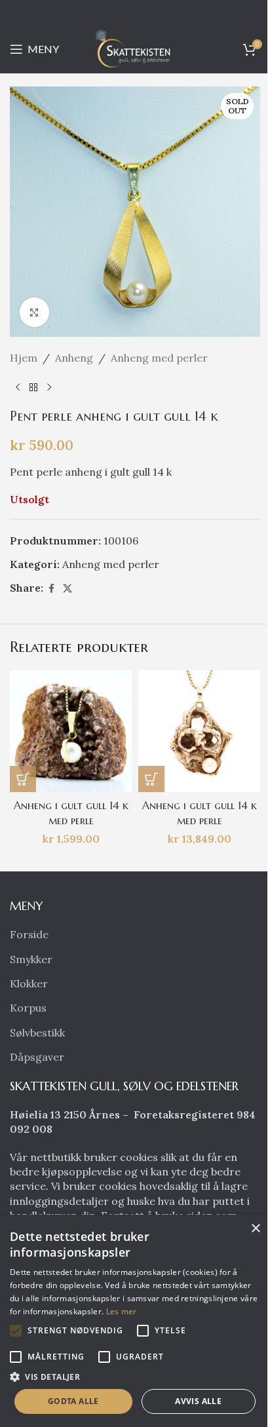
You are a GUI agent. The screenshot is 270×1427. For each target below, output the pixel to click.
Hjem (23, 357)
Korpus (28, 1007)
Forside (29, 934)
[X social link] (67, 589)
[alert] (135, 1321)
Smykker (31, 959)
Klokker (29, 983)
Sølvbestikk (37, 1032)
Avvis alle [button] (198, 1401)
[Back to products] (33, 388)
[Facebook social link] (51, 589)
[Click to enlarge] (34, 312)
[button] (23, 779)
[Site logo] (135, 47)
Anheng (74, 357)
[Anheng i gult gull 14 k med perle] (71, 731)
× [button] (255, 1229)
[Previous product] (18, 388)
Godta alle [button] (73, 1401)
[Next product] (49, 388)
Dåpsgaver (37, 1056)
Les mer (121, 1311)
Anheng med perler (159, 357)
